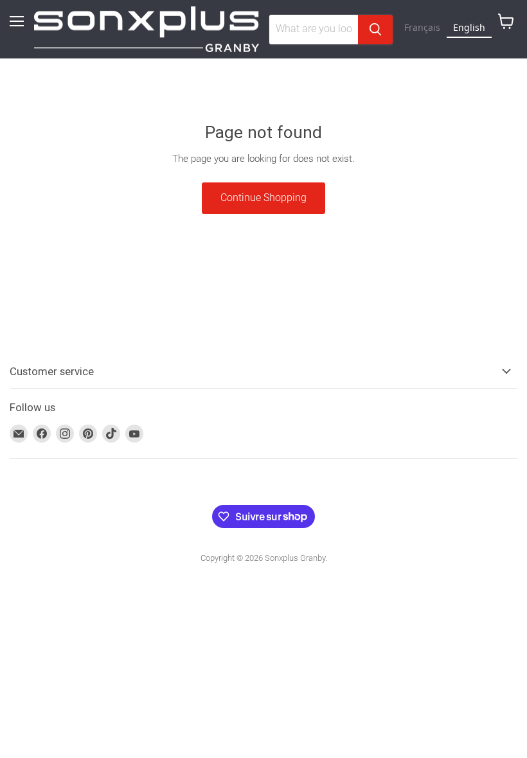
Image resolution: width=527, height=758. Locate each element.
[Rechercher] (375, 29)
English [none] (469, 27)
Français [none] (422, 27)
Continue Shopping (263, 197)
